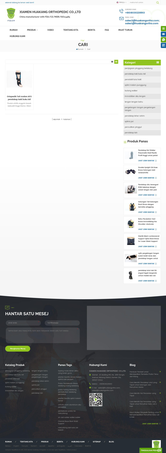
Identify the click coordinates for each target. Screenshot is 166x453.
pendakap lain (131, 132)
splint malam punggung (135, 85)
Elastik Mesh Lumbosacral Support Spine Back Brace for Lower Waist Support (148, 239)
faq (107, 30)
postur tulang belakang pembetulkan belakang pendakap (67, 392)
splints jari (129, 121)
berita (91, 30)
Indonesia (78, 446)
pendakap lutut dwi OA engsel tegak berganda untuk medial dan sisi (147, 273)
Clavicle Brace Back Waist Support (68, 422)
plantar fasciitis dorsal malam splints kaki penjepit (69, 378)
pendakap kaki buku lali (135, 73)
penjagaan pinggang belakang (138, 68)
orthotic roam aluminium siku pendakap (69, 406)
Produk (31, 30)
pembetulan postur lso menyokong (67, 412)
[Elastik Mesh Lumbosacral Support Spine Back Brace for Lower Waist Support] (131, 241)
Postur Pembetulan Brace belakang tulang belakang (68, 384)
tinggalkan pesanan (151, 450)
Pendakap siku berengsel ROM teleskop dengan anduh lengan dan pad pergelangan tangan (148, 187)
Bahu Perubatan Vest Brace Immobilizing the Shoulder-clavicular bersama (147, 222)
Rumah (14, 30)
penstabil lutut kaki (133, 79)
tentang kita (70, 30)
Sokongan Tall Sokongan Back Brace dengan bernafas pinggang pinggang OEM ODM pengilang (148, 204)
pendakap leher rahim (135, 115)
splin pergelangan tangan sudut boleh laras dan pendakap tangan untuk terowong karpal (148, 256)
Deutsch (34, 446)
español (51, 446)
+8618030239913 (135, 13)
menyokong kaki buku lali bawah (68, 429)
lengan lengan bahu (134, 101)
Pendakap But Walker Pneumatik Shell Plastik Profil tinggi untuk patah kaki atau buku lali (148, 153)
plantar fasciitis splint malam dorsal (69, 399)
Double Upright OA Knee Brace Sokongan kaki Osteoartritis (147, 170)
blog (111, 442)
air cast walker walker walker (69, 417)
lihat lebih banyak (146, 161)
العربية (70, 446)
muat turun (125, 30)
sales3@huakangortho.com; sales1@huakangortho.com (142, 22)
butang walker (131, 90)
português (61, 446)
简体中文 (88, 446)
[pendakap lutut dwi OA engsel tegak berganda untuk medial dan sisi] (131, 275)
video (50, 30)
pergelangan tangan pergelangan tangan (140, 109)
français (25, 446)
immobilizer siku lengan (135, 96)
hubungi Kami (17, 36)
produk (45, 442)
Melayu (8, 446)
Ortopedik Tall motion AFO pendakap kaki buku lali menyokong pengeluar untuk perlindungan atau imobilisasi (19, 98)
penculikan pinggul (133, 127)
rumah (8, 442)
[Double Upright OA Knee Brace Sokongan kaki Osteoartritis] (131, 172)
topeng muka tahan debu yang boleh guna (68, 372)
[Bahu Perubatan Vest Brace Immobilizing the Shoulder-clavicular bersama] (131, 224)
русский (42, 446)
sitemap (97, 442)
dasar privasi (71, 450)
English (16, 446)
